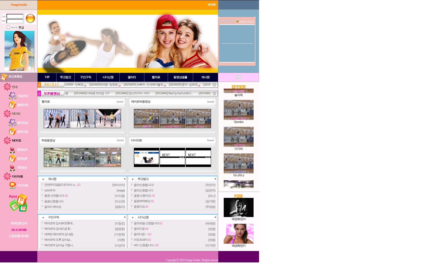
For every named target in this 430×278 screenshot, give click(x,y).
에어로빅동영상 (140, 101)
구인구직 (53, 217)
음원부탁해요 (142, 201)
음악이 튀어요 (52, 207)
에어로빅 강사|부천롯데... (59, 223)
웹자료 (46, 101)
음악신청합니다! (144, 185)
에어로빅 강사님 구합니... (59, 245)
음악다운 (139, 228)
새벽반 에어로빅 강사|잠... (59, 234)
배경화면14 (238, 214)
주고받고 (143, 179)
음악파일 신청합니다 (146, 223)
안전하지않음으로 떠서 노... (60, 184)
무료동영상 (48, 140)
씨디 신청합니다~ (144, 245)
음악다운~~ (141, 234)
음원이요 (139, 206)
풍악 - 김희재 (182, 84)
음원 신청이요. (142, 195)
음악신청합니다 (143, 190)
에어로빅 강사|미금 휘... (58, 228)
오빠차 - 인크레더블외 (142, 84)
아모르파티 (141, 239)
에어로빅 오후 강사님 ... (58, 239)
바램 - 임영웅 (102, 84)
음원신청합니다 (53, 201)
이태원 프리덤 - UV (91, 93)
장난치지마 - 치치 (131, 93)
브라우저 (49, 190)
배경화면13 (238, 241)
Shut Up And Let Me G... (173, 93)
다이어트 (136, 140)
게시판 (52, 179)
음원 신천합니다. (54, 195)
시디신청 (143, 217)
